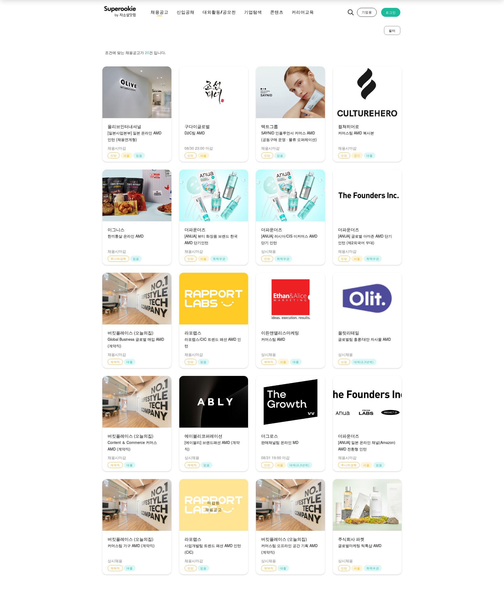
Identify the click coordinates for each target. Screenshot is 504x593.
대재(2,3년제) (364, 362)
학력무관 (219, 258)
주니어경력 (118, 258)
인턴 (114, 155)
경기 (357, 155)
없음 (139, 155)
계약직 (115, 362)
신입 (344, 362)
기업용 (367, 12)
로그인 (391, 12)
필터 (392, 30)
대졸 (369, 155)
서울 (126, 155)
